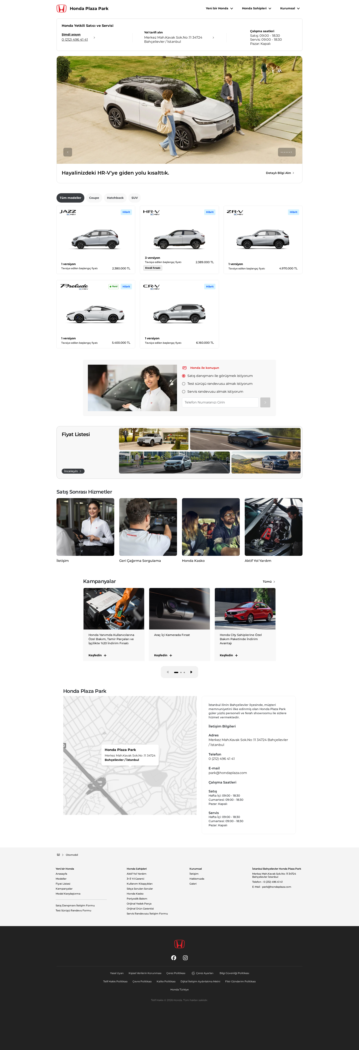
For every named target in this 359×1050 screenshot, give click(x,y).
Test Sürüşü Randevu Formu (73, 910)
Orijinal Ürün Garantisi (140, 908)
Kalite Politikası (166, 981)
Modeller (61, 878)
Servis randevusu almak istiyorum (215, 392)
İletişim (194, 873)
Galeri (193, 883)
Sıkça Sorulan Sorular (140, 888)
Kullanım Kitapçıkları (139, 883)
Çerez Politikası (175, 973)
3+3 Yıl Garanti (135, 878)
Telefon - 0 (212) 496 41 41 (267, 881)
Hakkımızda (196, 878)
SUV (135, 198)
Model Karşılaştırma (68, 893)
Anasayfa (61, 873)
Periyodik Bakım (137, 898)
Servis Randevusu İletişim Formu (147, 913)
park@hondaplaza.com (228, 773)
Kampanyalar (64, 888)
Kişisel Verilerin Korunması (145, 973)
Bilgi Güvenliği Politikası (234, 973)
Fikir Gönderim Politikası (240, 981)
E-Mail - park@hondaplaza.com (271, 886)
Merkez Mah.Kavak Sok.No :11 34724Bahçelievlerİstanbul (274, 875)
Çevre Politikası (142, 981)
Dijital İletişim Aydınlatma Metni (200, 981)
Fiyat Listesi (63, 883)
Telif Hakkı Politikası (115, 981)
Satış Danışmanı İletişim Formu (75, 905)
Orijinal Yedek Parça (139, 903)
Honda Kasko (135, 893)
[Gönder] (265, 402)
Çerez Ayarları (204, 973)
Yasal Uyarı (117, 973)
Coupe (94, 198)
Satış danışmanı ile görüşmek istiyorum (220, 376)
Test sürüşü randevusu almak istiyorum (220, 384)
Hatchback (115, 198)
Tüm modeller (70, 198)
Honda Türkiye (179, 989)
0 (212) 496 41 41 (222, 759)
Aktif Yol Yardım (136, 873)
